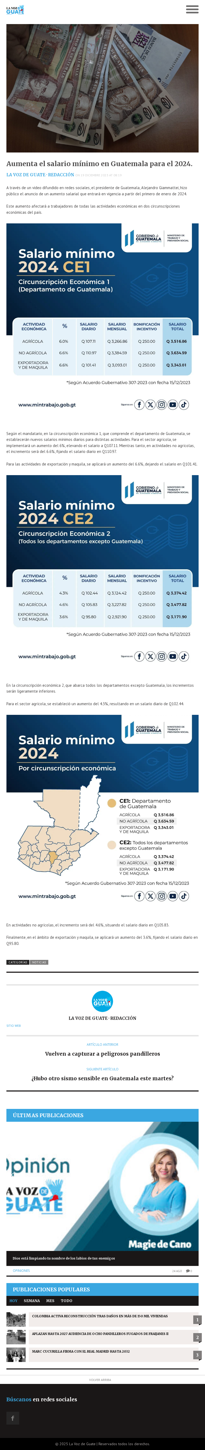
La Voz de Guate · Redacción (40, 174)
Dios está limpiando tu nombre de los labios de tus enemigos (64, 1258)
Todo (66, 1301)
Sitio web (13, 1025)
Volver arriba (100, 1380)
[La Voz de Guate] (78, 9)
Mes (50, 1301)
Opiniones (21, 1270)
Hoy (13, 1301)
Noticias (39, 962)
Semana (32, 1301)
